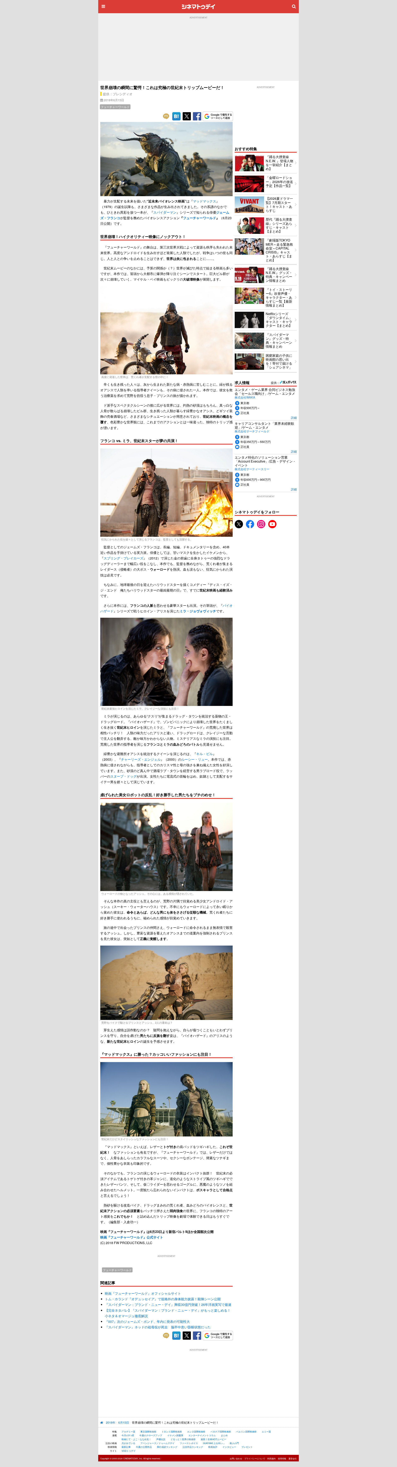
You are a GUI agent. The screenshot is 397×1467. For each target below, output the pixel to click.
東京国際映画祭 (148, 1431)
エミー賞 (266, 1431)
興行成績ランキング (167, 1446)
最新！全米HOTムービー (213, 1439)
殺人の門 (234, 1443)
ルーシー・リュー (194, 759)
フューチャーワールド (115, 107)
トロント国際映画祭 (171, 1431)
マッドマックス (204, 201)
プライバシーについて (254, 1458)
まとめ (224, 1435)
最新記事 (126, 1446)
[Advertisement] (198, 50)
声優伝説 (160, 1439)
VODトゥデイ (129, 1450)
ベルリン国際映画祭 (246, 1431)
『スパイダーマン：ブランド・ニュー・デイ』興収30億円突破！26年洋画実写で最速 (168, 1304)
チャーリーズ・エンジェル (141, 759)
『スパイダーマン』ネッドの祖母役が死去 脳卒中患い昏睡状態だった (158, 1327)
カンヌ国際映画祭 (196, 1431)
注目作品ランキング (193, 1446)
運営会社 (292, 1458)
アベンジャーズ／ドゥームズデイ (157, 1443)
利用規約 (271, 1458)
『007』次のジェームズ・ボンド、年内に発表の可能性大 (147, 1321)
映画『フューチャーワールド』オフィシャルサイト (143, 1293)
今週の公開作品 (144, 1446)
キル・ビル (204, 753)
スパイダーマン (164, 212)
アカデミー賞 (128, 1431)
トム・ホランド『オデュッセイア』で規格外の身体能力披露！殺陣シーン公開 (163, 1299)
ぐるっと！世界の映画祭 (183, 1439)
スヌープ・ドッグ (123, 776)
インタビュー (229, 1446)
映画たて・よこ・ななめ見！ (136, 1439)
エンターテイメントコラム (202, 1435)
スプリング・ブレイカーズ (123, 558)
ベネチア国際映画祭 (220, 1431)
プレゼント (247, 1446)
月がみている (128, 1443)
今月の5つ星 (128, 1435)
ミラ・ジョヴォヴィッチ (198, 611)
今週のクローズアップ (150, 1435)
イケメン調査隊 (175, 1435)
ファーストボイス (189, 1443)
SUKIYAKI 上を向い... (214, 1443)
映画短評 (212, 1446)
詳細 (294, 417)
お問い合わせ (236, 1458)
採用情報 (282, 1458)
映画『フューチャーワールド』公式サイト (131, 1237)
